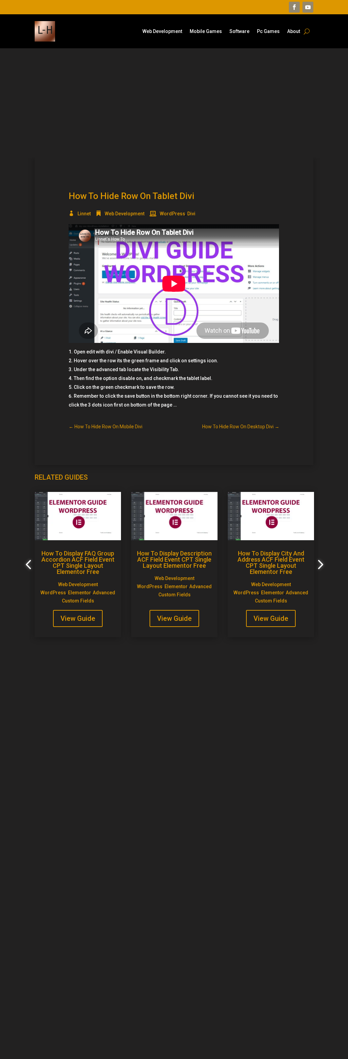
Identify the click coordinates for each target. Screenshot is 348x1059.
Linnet (84, 213)
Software (239, 31)
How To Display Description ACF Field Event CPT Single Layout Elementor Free (174, 559)
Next (318, 564)
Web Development (162, 31)
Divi (191, 213)
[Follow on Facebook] (294, 7)
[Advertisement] (174, 102)
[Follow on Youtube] (307, 7)
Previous (29, 564)
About (293, 31)
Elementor (79, 592)
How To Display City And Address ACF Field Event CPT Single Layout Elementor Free (271, 562)
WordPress (172, 213)
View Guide (77, 618)
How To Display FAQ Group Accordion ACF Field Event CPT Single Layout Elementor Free (78, 562)
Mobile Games (206, 31)
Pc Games (268, 31)
